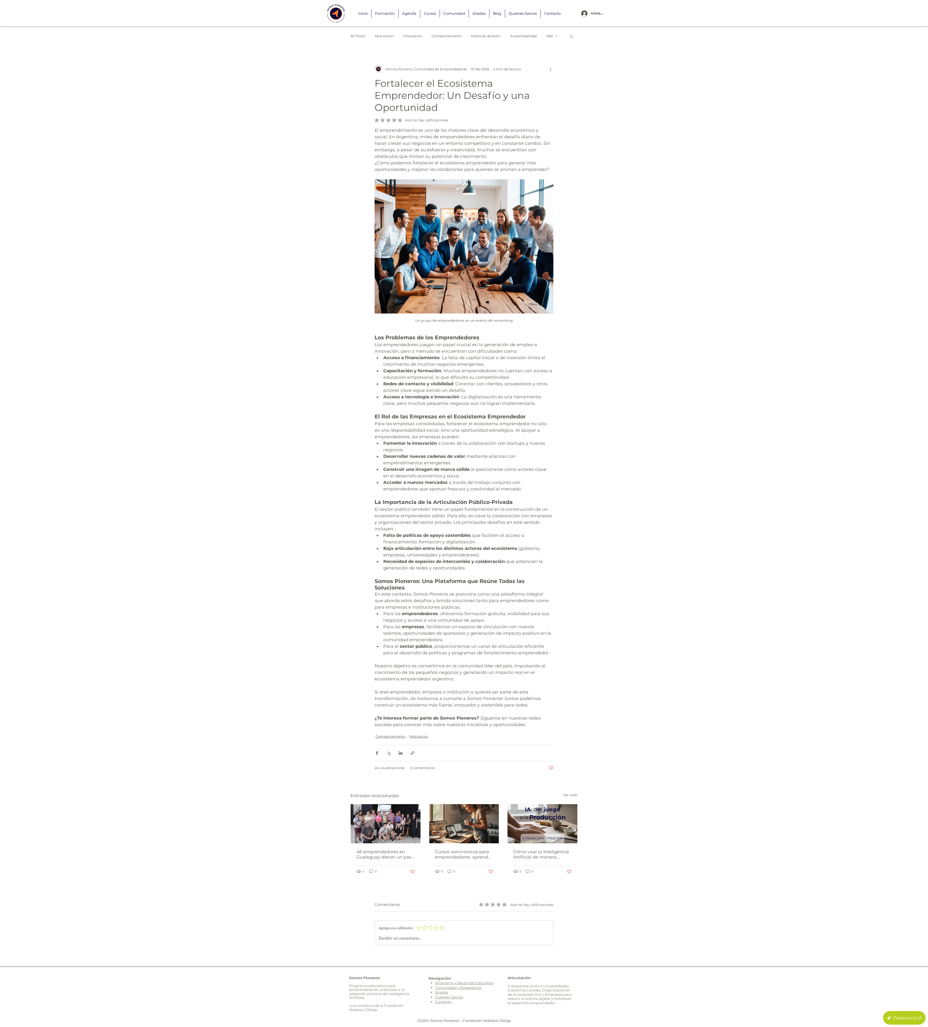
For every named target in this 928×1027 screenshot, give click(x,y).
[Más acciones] (550, 69)
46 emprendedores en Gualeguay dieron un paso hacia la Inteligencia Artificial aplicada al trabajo (385, 854)
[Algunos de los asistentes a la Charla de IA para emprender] (385, 823)
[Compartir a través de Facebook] (377, 753)
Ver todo (570, 795)
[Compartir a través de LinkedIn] (400, 753)
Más (549, 36)
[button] (571, 36)
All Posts (357, 36)
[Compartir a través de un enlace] (412, 753)
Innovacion (412, 36)
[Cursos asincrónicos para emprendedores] (464, 823)
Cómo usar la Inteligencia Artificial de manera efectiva (541, 854)
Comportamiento (446, 36)
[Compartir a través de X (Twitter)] (388, 753)
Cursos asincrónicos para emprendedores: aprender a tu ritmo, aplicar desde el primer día (464, 854)
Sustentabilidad (523, 36)
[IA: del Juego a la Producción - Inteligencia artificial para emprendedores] (542, 823)
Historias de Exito (485, 36)
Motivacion (384, 36)
